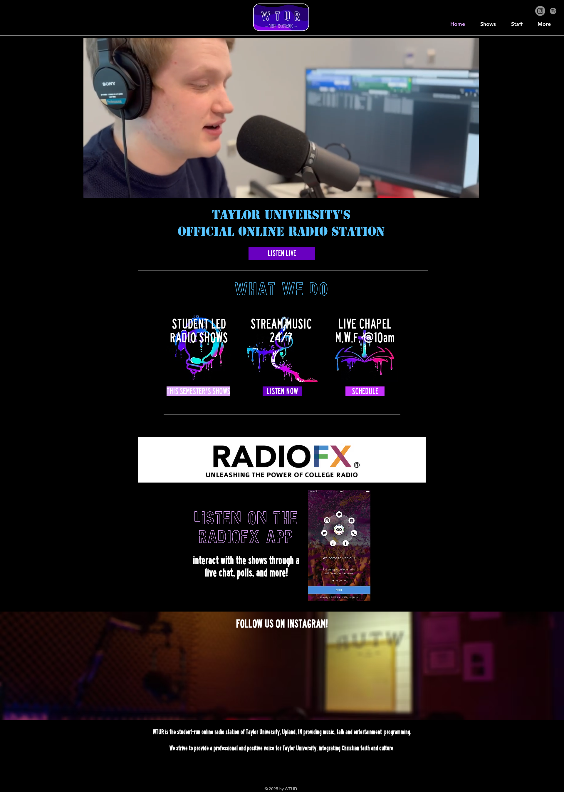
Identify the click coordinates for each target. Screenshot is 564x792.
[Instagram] (540, 11)
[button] (471, 191)
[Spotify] (553, 11)
